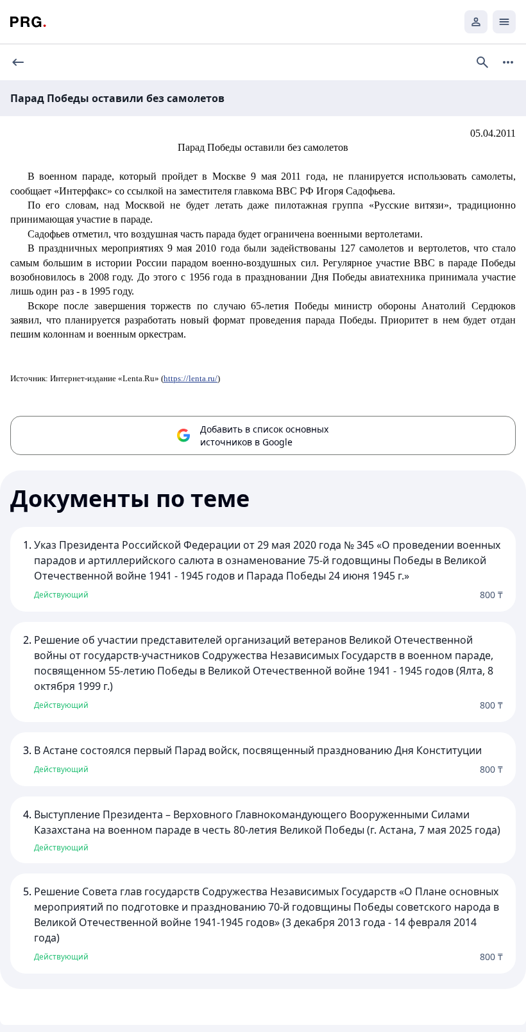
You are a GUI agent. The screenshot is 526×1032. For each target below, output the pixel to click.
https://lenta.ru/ (190, 378)
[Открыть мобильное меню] (504, 21)
